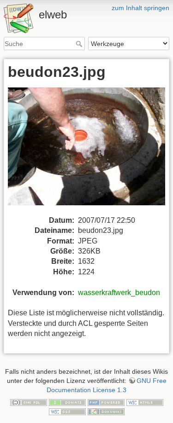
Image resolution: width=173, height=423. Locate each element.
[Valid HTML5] (144, 402)
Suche (80, 44)
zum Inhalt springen (140, 8)
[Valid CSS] (67, 411)
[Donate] (67, 402)
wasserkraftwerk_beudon (119, 292)
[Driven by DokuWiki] (106, 411)
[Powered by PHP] (106, 402)
